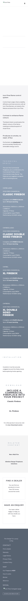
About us (6, 580)
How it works (7, 574)
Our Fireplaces (9, 570)
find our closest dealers (12, 496)
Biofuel (5, 577)
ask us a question (10, 520)
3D (15, 406)
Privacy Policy (7, 559)
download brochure (11, 593)
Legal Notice (7, 555)
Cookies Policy (7, 562)
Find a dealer (7, 549)
